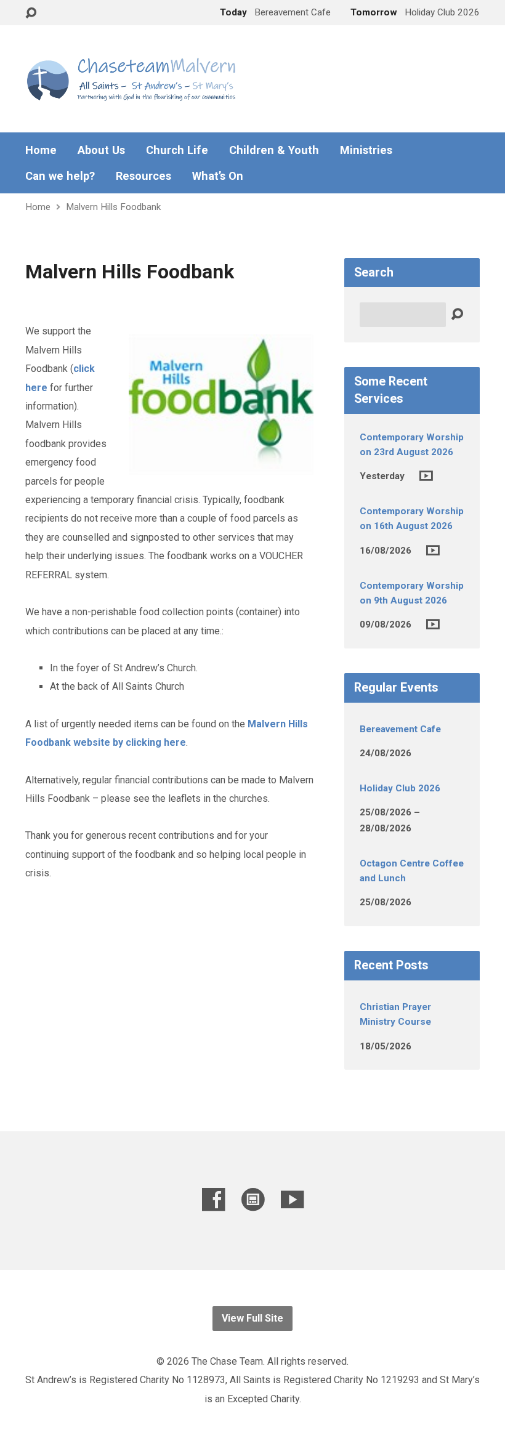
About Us (101, 150)
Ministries (366, 150)
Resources (143, 176)
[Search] (457, 315)
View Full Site (252, 1318)
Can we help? (60, 176)
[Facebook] (213, 1199)
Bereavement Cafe (400, 729)
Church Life (177, 150)
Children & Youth (274, 150)
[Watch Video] (426, 475)
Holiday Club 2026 (400, 788)
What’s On (217, 176)
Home (41, 150)
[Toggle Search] (30, 13)
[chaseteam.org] (252, 1199)
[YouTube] (292, 1199)
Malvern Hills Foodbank (113, 206)
